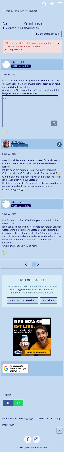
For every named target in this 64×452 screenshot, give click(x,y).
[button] (60, 4)
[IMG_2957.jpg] (30, 111)
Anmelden (48, 300)
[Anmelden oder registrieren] (52, 4)
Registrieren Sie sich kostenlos (33, 289)
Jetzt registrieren (14, 49)
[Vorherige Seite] (26, 264)
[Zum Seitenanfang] (59, 430)
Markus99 (10, 27)
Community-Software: (32, 447)
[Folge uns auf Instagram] (36, 439)
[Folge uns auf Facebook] (28, 439)
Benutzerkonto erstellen (22, 300)
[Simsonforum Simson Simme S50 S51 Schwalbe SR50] (1, 3)
